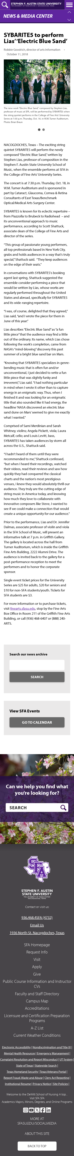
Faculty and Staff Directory (37, 993)
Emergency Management (53, 1053)
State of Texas (24, 1065)
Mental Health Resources (19, 1053)
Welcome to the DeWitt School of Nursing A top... (37, 1094)
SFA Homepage (37, 944)
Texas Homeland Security (22, 1071)
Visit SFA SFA (37, 1098)
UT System (66, 1059)
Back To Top (37, 1146)
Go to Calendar (37, 722)
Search (37, 677)
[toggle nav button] (69, 5)
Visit (37, 959)
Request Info (37, 952)
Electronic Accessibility (16, 1047)
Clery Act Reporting (57, 1078)
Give (37, 974)
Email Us (37, 925)
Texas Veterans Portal (53, 1071)
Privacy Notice (42, 1084)
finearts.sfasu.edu (22, 608)
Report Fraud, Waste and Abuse (23, 1078)
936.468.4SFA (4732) (37, 917)
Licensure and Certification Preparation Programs (37, 1018)
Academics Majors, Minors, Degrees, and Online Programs (37, 1102)
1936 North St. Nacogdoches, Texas (37, 932)
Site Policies (60, 1084)
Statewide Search (46, 1065)
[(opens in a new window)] (25, 1110)
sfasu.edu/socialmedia (37, 1123)
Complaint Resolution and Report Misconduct (29, 1059)
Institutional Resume (18, 1084)
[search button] (63, 807)
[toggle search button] (5, 5)
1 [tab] (39, 129)
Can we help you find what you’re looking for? (37, 789)
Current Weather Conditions (37, 1035)
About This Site (37, 1133)
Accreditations (37, 1008)
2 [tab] (43, 129)
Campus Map (37, 1001)
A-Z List (37, 1028)
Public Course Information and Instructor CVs (37, 984)
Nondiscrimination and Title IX (52, 1047)
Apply (37, 966)
